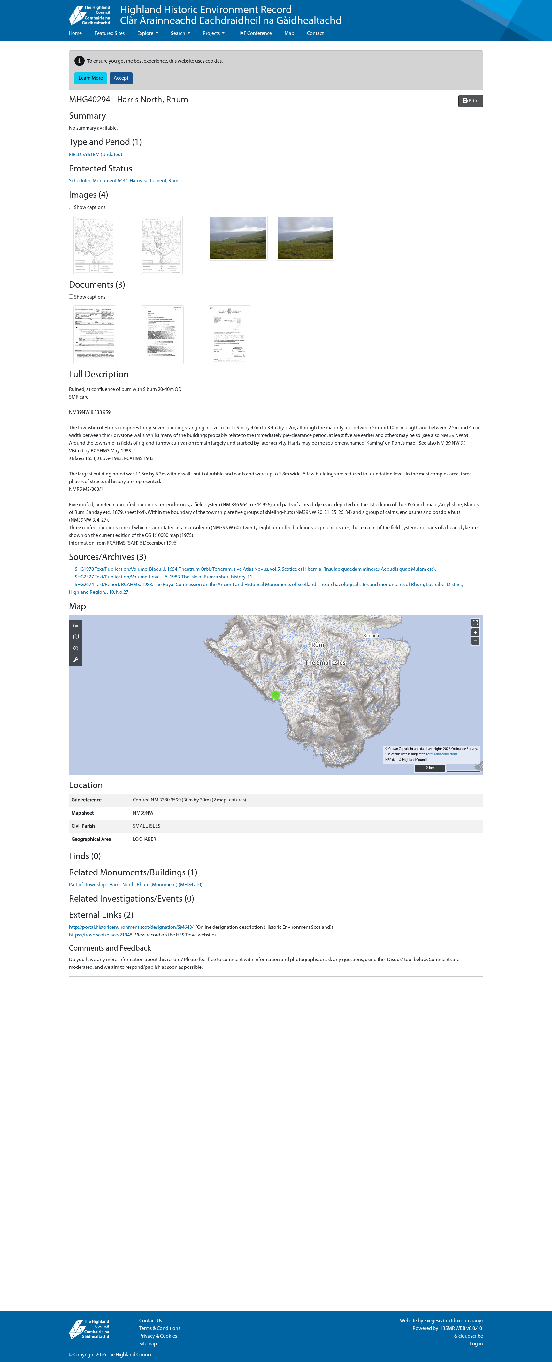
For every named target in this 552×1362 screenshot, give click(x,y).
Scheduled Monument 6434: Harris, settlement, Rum (123, 181)
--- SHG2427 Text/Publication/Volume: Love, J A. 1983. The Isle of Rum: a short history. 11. (161, 577)
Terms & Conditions (159, 1328)
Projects (212, 33)
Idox (455, 1321)
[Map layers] (75, 626)
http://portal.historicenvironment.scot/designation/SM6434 (132, 927)
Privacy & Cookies (158, 1336)
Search (178, 33)
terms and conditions (441, 754)
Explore (145, 33)
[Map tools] (75, 660)
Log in (476, 1344)
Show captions (89, 207)
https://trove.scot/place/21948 (100, 935)
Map (289, 33)
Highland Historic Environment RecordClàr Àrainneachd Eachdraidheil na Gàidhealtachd (231, 16)
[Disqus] (276, 1062)
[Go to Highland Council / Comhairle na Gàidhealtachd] (89, 13)
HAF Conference (254, 33)
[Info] (75, 649)
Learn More (91, 78)
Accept (121, 78)
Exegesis (433, 1321)
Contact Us (150, 1321)
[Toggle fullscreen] (475, 623)
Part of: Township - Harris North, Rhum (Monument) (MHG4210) (136, 885)
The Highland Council (130, 1355)
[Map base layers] (75, 637)
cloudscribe (470, 1336)
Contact (315, 33)
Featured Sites (110, 33)
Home (75, 33)
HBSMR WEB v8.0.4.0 (461, 1328)
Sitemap (148, 1344)
